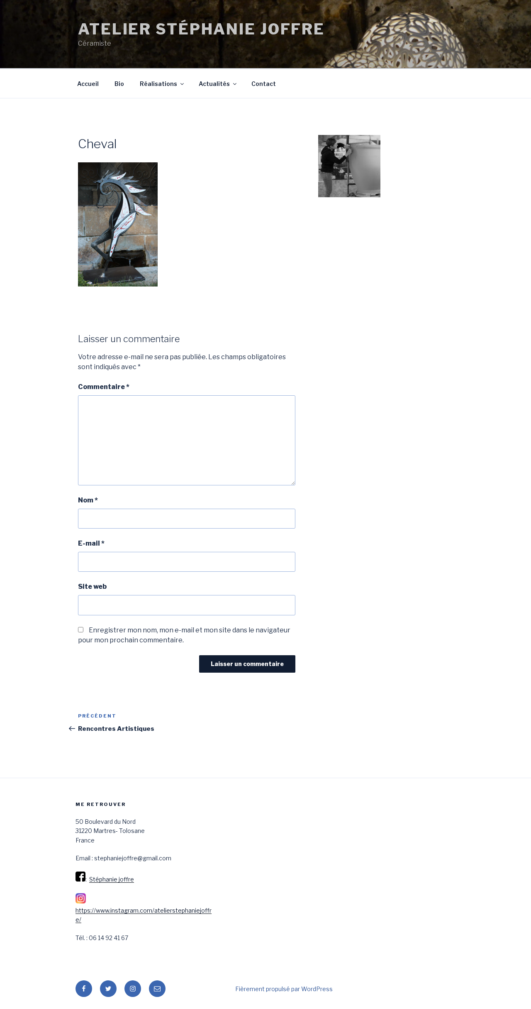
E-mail (91, 543)
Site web (92, 586)
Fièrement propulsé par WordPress (284, 988)
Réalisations (158, 83)
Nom (88, 500)
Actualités (214, 83)
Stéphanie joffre (111, 879)
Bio (119, 83)
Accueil (88, 83)
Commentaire (103, 387)
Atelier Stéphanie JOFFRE (201, 29)
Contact (263, 83)
